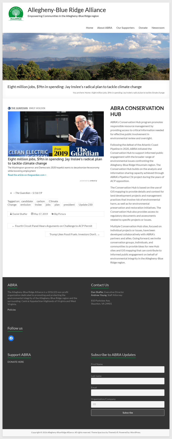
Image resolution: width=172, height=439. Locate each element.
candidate (27, 201)
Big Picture (60, 213)
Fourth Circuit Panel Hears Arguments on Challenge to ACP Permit (52, 225)
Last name (96, 375)
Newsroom (158, 27)
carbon (41, 201)
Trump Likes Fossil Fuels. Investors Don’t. (75, 234)
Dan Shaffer (97, 292)
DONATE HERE (16, 361)
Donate (143, 27)
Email (94, 387)
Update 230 (86, 204)
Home (89, 27)
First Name (97, 364)
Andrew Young (98, 295)
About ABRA (104, 27)
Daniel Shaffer (19, 213)
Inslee (38, 204)
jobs (48, 204)
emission (25, 204)
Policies (12, 309)
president (69, 204)
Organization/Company (103, 399)
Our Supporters (125, 27)
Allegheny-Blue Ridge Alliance (67, 9)
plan (57, 204)
